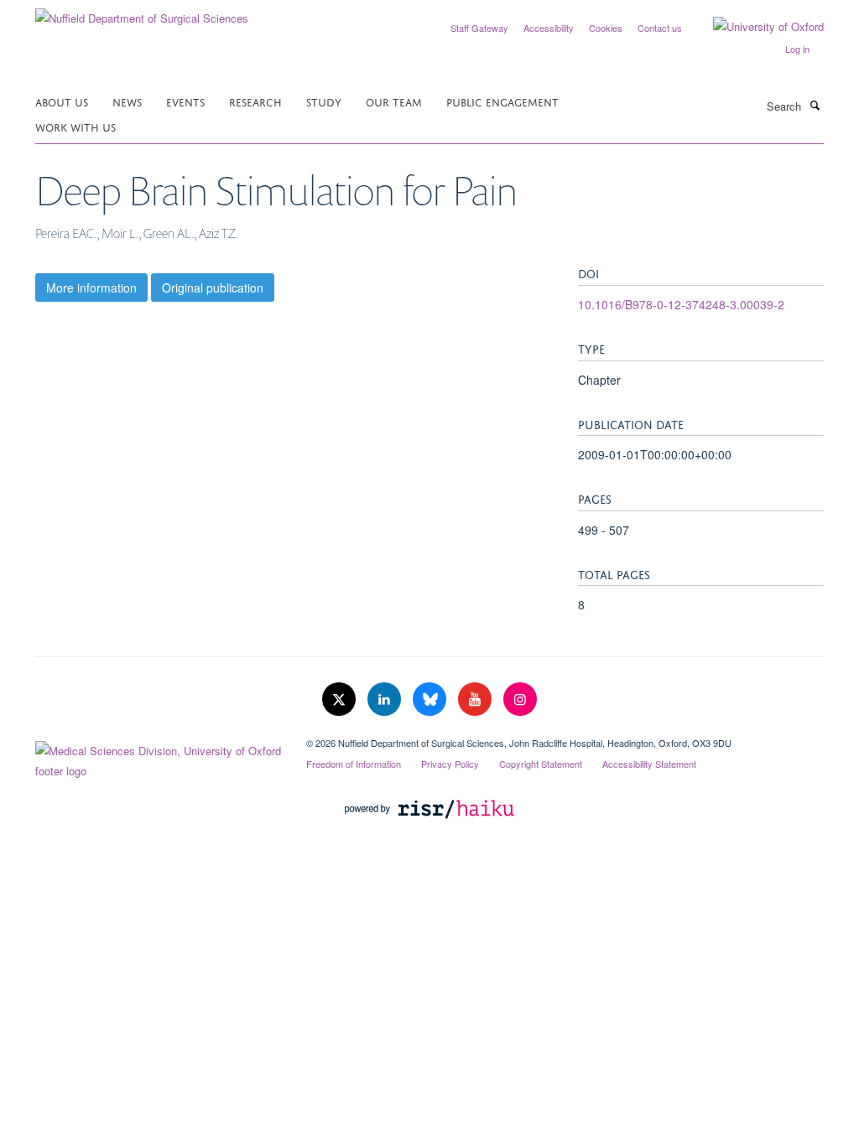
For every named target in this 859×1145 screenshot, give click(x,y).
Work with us (75, 126)
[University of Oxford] (756, 27)
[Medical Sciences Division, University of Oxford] (158, 757)
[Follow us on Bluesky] (431, 699)
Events (185, 101)
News (127, 101)
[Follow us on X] (340, 699)
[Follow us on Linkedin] (385, 699)
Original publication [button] (212, 287)
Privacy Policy (450, 763)
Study (323, 101)
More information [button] (91, 287)
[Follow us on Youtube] (476, 699)
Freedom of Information (353, 763)
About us (61, 101)
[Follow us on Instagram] (520, 699)
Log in (797, 48)
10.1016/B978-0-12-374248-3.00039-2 (681, 304)
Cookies (605, 27)
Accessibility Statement (649, 763)
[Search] (814, 105)
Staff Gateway (479, 27)
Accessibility (548, 27)
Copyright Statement (540, 763)
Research (255, 101)
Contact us (660, 27)
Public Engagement (502, 101)
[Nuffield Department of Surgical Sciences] (141, 12)
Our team (394, 101)
